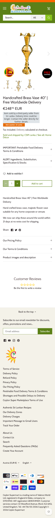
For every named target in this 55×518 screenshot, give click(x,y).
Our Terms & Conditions (15, 249)
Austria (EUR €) (10, 463)
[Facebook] (5, 340)
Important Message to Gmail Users (20, 421)
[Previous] (6, 53)
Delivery (20, 129)
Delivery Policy (10, 373)
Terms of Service (11, 368)
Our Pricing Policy (12, 240)
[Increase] (17, 183)
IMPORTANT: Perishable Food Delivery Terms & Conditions (23, 149)
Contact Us (8, 437)
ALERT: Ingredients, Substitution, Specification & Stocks (20, 161)
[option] (27, 53)
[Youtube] (9, 340)
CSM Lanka (30, 135)
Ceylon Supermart (16, 510)
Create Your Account (13, 450)
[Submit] (48, 18)
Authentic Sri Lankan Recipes (17, 407)
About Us (7, 432)
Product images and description (19, 257)
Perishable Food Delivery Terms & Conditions (25, 391)
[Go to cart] (49, 8)
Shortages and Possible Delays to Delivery (24, 395)
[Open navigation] (4, 8)
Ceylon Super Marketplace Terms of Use (23, 400)
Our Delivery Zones (12, 412)
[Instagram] (14, 340)
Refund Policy (10, 377)
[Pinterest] (18, 340)
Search (6, 441)
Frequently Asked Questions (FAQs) (20, 446)
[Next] (48, 53)
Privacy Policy (9, 382)
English (26, 463)
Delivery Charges (11, 416)
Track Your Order (11, 425)
